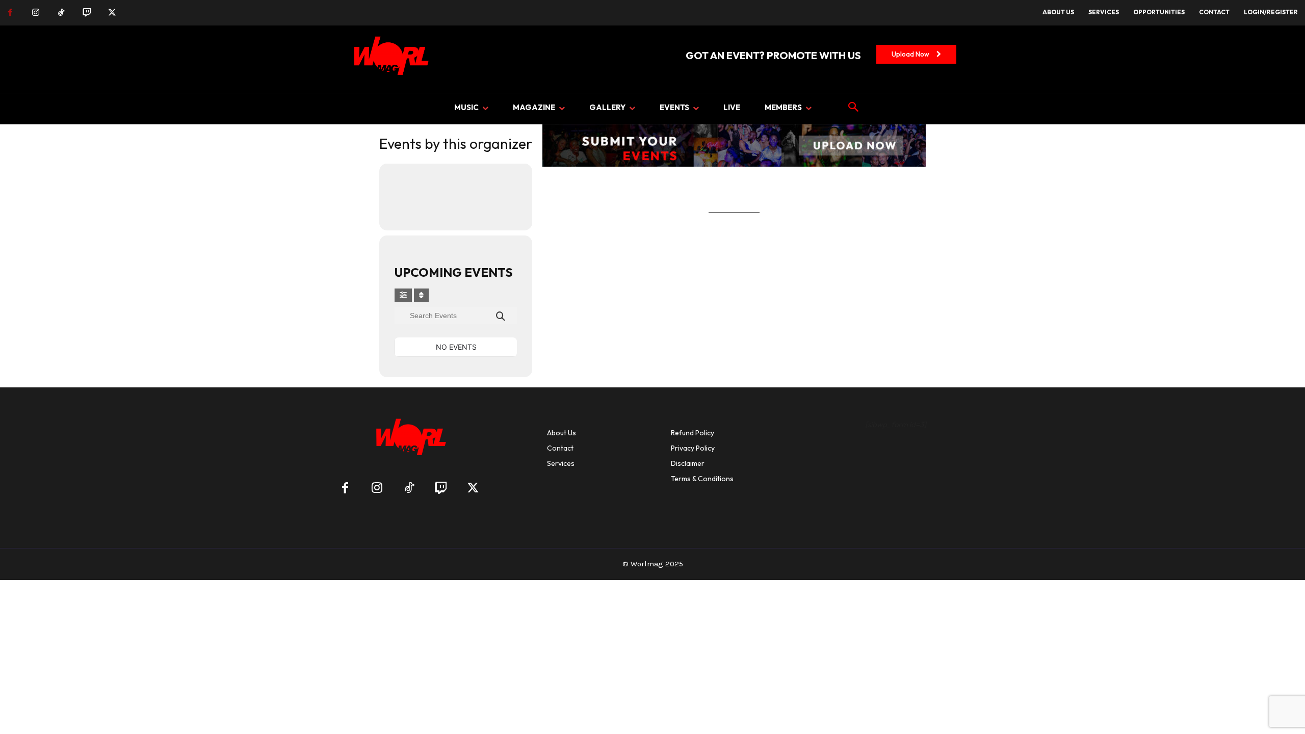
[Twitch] (86, 13)
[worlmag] (389, 59)
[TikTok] (61, 13)
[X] (112, 13)
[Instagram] (35, 13)
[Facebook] (10, 13)
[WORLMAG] (409, 440)
